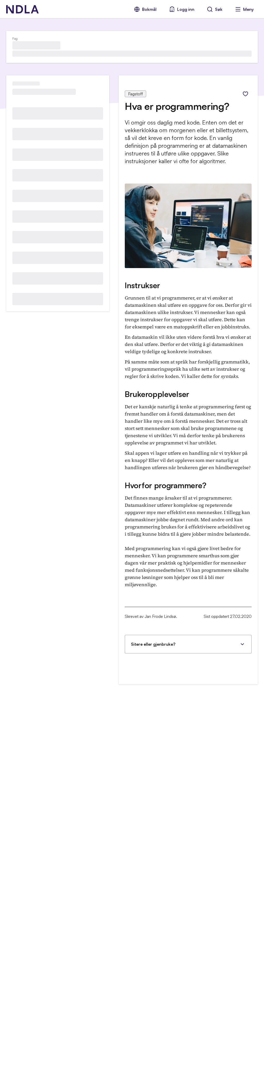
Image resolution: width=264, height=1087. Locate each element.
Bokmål (149, 9)
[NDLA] (22, 9)
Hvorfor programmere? (166, 485)
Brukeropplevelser (157, 394)
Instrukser (142, 285)
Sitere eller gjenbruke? (153, 644)
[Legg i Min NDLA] (245, 94)
